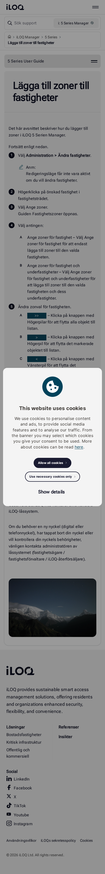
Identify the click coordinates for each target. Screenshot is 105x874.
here (79, 446)
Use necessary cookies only (50, 476)
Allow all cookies (50, 463)
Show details (51, 491)
